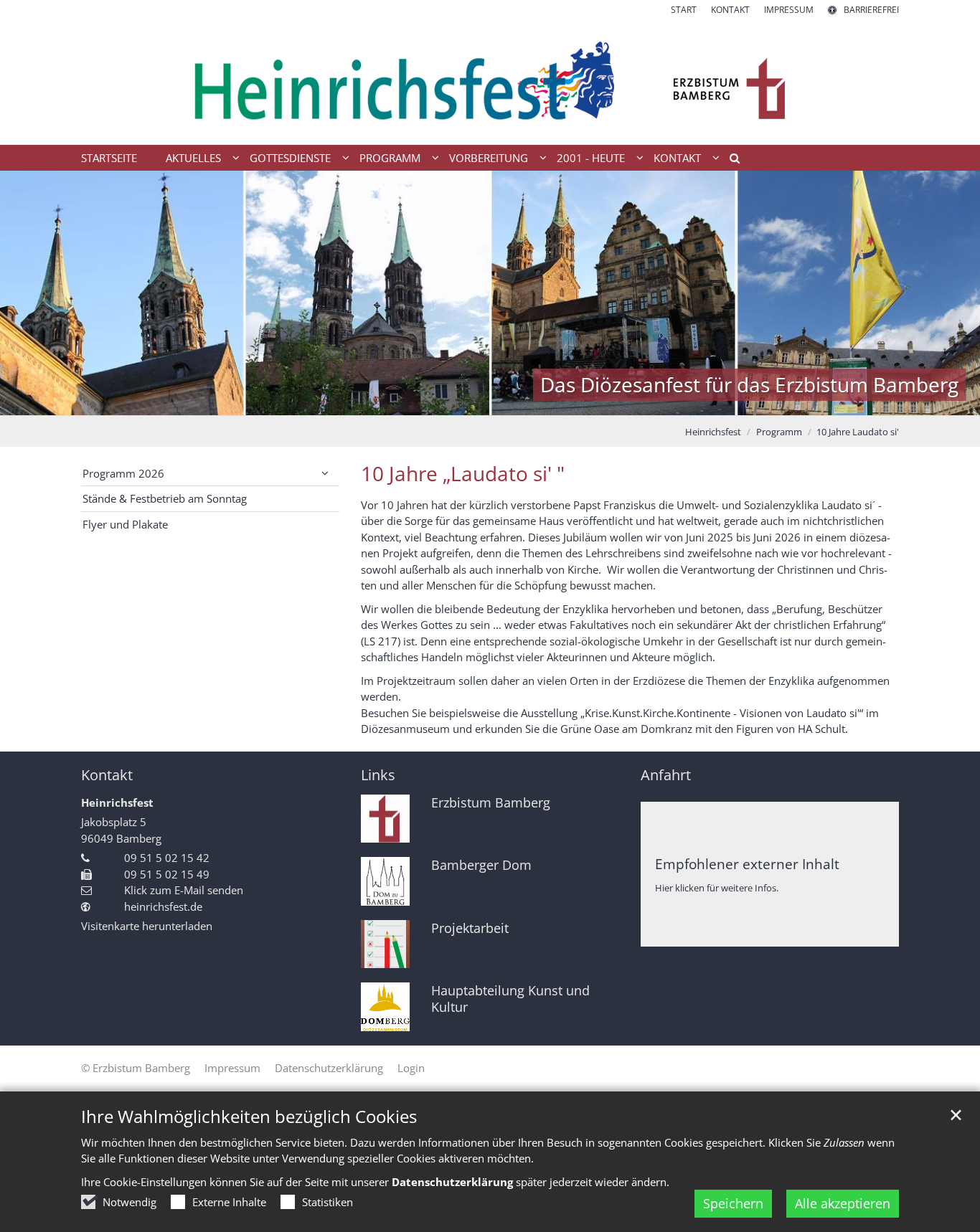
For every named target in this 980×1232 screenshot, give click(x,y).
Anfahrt (666, 775)
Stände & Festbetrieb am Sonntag (165, 498)
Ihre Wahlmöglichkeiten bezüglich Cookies (249, 1116)
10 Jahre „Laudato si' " (463, 473)
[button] (730, 161)
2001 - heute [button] (591, 158)
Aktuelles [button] (193, 158)
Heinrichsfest (713, 431)
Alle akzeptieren (842, 1203)
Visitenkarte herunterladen (146, 926)
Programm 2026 (123, 473)
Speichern (733, 1203)
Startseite (109, 158)
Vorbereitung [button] (488, 158)
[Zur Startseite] (490, 81)
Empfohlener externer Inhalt (747, 864)
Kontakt (107, 775)
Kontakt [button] (677, 158)
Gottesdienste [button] (290, 158)
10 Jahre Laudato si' (857, 431)
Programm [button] (389, 158)
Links (378, 775)
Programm (779, 431)
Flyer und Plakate (125, 524)
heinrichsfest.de (163, 906)
